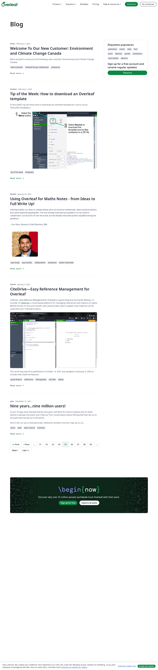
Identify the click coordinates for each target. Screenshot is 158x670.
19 (90, 444)
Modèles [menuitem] (84, 4)
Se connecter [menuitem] (148, 4)
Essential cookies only (127, 666)
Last (25, 450)
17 (78, 444)
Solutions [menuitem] (70, 4)
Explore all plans (89, 502)
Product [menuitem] (56, 4)
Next (15, 450)
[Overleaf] (9, 4)
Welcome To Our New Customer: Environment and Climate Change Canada (51, 51)
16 (72, 444)
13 (53, 444)
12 (46, 444)
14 (59, 444)
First (15, 444)
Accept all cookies (146, 666)
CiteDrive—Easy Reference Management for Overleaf (49, 292)
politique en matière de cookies (74, 667)
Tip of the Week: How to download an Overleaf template (52, 96)
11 (40, 444)
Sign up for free (68, 502)
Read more (17, 73)
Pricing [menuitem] (95, 4)
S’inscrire (127, 72)
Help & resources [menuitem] (111, 4)
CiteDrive (25, 303)
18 (84, 444)
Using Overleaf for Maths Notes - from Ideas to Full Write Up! (52, 201)
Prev (26, 444)
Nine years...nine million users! (37, 405)
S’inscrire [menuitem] (131, 4)
